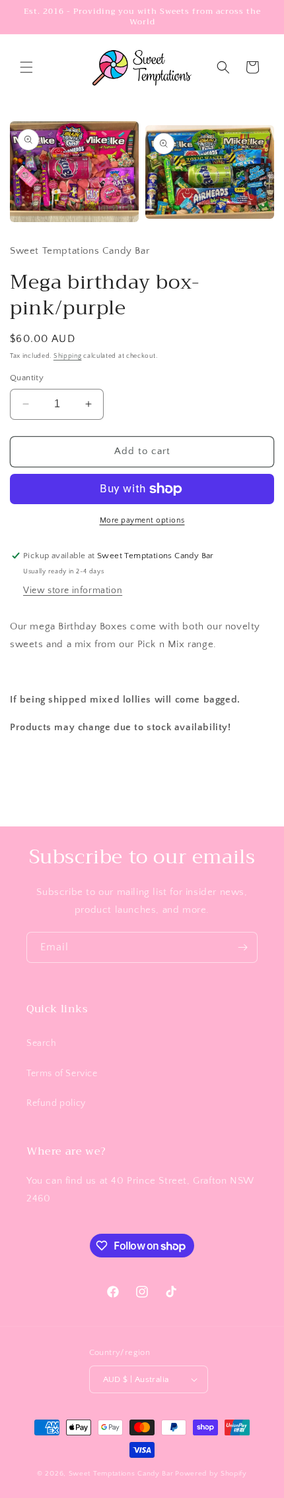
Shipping (67, 356)
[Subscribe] (242, 947)
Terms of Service (62, 1073)
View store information (72, 590)
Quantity (27, 377)
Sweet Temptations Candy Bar (121, 1474)
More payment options (142, 520)
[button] (26, 67)
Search (41, 1043)
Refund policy (56, 1103)
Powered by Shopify (211, 1474)
